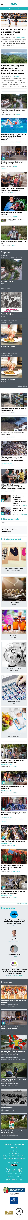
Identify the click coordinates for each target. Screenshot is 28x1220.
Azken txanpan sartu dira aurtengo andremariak (12, 787)
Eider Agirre (14, 956)
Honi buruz (9, 1174)
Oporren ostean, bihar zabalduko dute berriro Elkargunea (13, 409)
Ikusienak (7, 982)
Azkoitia (14, 9)
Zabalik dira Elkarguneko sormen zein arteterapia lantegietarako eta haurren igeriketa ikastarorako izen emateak (13, 137)
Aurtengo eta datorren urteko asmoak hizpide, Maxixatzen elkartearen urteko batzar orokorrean (14, 971)
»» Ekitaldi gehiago (22, 386)
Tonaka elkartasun (14, 954)
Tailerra (3, 349)
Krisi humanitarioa (7, 1108)
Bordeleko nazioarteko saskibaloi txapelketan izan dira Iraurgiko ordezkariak (12, 867)
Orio (19, 1059)
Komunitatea (9, 908)
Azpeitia (23, 37)
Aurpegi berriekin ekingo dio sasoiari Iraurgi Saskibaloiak (13, 32)
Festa (3, 316)
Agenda (6, 252)
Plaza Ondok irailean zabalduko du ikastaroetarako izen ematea (12, 189)
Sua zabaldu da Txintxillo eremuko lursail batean (12, 433)
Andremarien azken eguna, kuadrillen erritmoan (13, 813)
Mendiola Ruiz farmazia (14, 701)
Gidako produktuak (12, 539)
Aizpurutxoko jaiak (7, 281)
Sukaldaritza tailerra (8, 346)
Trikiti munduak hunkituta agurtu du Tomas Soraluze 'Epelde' (13, 163)
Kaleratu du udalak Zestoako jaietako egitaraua (13, 1001)
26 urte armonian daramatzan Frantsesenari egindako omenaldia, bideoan (20, 499)
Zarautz (23, 1059)
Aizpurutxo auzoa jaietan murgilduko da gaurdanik (13, 111)
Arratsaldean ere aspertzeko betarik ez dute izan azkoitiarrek (13, 892)
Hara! (14, 925)
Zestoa (13, 1006)
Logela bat (14, 939)
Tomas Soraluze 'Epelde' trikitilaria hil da (13, 242)
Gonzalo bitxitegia (14, 602)
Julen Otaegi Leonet (14, 941)
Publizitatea (10, 1177)
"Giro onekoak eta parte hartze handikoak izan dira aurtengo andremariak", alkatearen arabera (12, 459)
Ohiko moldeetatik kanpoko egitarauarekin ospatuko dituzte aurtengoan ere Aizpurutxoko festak (13, 487)
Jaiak (2, 283)
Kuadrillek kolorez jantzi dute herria (13, 841)
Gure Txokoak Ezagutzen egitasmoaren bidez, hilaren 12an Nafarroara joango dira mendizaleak (12, 69)
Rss (21, 1180)
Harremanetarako (11, 1180)
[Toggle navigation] (2, 4)
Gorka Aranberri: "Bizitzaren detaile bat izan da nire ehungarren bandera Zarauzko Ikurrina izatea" (13, 1053)
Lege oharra (18, 1174)
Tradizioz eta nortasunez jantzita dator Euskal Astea (12, 1132)
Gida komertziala (11, 519)
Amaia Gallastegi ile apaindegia (10, 530)
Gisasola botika (14, 635)
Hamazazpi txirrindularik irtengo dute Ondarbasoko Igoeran (13, 1080)
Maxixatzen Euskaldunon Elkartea (14, 975)
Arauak (19, 1177)
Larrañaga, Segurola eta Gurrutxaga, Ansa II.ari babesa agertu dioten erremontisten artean (14, 921)
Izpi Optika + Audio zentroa (14, 668)
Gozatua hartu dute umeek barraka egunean (19, 510)
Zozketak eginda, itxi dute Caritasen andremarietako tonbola (13, 761)
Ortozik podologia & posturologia (14, 568)
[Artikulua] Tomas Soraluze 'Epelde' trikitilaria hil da (14, 220)
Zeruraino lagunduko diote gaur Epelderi (11, 213)
